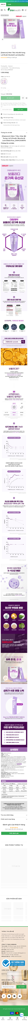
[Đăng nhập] (23, 10)
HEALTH (3, 4)
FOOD (9, 4)
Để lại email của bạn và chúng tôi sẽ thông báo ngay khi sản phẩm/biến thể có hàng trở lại (13, 104)
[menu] (2, 10)
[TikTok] (14, 996)
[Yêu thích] (23, 98)
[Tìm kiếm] (5, 10)
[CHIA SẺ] (26, 98)
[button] (4, 57)
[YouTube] (19, 996)
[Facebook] (4, 996)
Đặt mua (20, 109)
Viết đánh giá (14, 833)
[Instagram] (9, 996)
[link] (14, 885)
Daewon (10, 66)
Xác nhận (21, 986)
